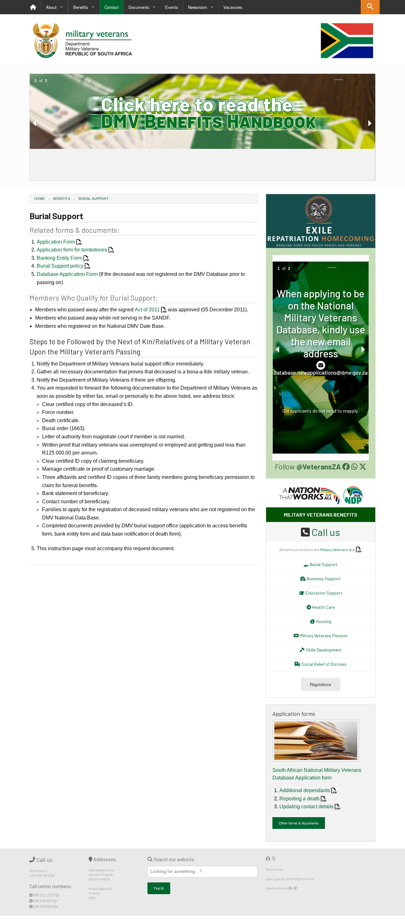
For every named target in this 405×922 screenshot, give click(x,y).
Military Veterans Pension (323, 635)
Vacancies (232, 7)
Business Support (323, 578)
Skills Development (323, 649)
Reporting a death (299, 798)
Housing (323, 621)
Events (171, 7)
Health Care (323, 607)
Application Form (56, 242)
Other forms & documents (299, 822)
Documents (138, 7)
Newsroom (197, 7)
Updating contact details (306, 806)
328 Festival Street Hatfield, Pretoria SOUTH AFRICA (101, 874)
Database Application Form (67, 274)
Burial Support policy (60, 266)
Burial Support (93, 198)
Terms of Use (274, 869)
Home (39, 198)
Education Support (323, 592)
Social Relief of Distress (323, 664)
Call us (326, 532)
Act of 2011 (147, 309)
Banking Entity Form (59, 258)
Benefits (80, 7)
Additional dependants (304, 790)
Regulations (320, 684)
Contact (111, 7)
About (51, 7)
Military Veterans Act (337, 549)
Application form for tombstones (72, 249)
